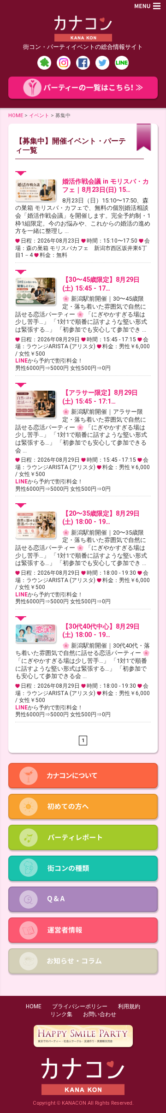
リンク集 (61, 1014)
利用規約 (129, 1006)
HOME (15, 115)
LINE (21, 360)
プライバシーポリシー (79, 1006)
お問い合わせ (99, 1014)
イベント (39, 115)
